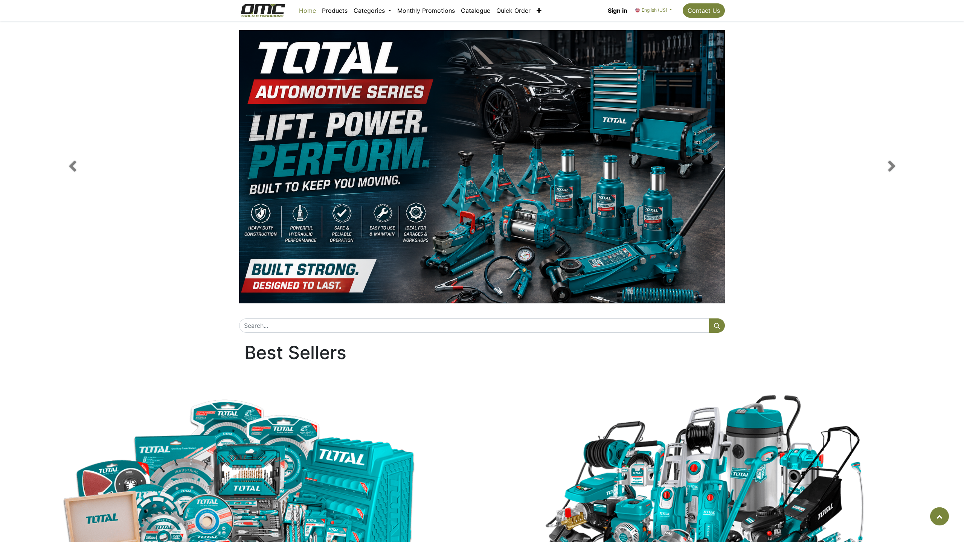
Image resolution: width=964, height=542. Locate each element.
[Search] (717, 325)
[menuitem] (307, 10)
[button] (539, 10)
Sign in (617, 10)
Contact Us (704, 10)
